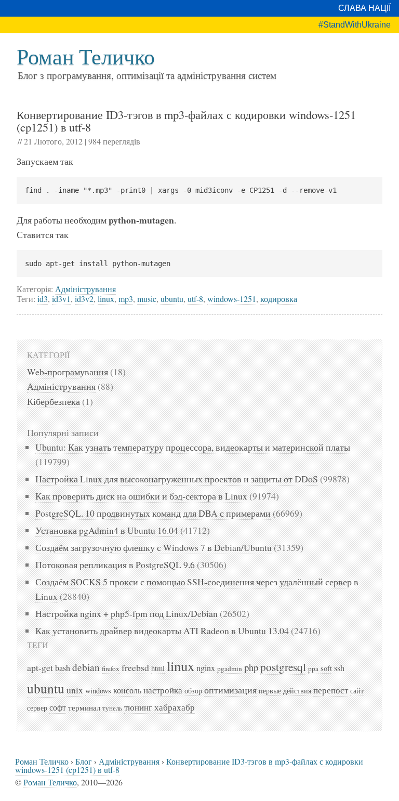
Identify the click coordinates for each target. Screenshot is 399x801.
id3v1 (61, 298)
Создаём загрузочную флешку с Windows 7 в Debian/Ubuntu (153, 547)
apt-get (40, 667)
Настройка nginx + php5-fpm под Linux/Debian (126, 613)
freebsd (135, 667)
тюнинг (138, 707)
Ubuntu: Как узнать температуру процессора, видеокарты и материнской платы (192, 447)
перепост (330, 690)
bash (62, 668)
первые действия (285, 690)
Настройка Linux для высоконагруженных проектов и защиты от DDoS (176, 478)
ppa (313, 668)
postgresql (283, 667)
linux (106, 298)
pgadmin (229, 668)
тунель (112, 708)
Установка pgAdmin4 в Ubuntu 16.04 (106, 530)
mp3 (125, 298)
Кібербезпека (53, 401)
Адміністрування (85, 288)
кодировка (278, 298)
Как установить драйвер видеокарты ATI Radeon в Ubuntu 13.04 (162, 630)
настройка (162, 690)
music (146, 298)
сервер (37, 708)
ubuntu (172, 298)
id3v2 (84, 298)
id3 (42, 298)
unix (74, 690)
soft (326, 668)
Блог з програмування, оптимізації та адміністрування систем (147, 75)
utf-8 (195, 298)
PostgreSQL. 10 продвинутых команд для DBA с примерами (153, 513)
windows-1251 (231, 298)
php (251, 667)
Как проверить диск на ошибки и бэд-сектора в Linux (141, 496)
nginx (205, 668)
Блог (83, 761)
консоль (127, 690)
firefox (110, 668)
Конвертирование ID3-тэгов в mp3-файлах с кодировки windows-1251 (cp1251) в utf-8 (186, 121)
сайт (357, 690)
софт (57, 707)
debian (86, 667)
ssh (339, 668)
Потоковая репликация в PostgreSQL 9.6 (115, 564)
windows (98, 690)
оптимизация (230, 690)
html (158, 668)
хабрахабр (174, 707)
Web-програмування (67, 371)
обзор (193, 690)
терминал (84, 707)
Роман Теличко (86, 56)
